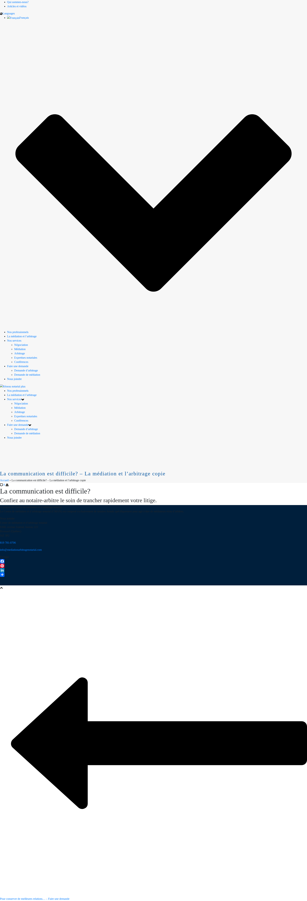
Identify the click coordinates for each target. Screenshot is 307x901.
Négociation (21, 344)
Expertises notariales (25, 357)
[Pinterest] (153, 566)
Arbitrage (19, 353)
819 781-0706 (8, 542)
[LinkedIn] (153, 570)
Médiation (20, 349)
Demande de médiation (27, 374)
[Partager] (153, 574)
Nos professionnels (17, 332)
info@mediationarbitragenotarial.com (21, 549)
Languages (8, 13)
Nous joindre (14, 378)
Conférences (21, 361)
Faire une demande (17, 366)
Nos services (14, 340)
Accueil (4, 480)
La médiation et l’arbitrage (22, 336)
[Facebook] (153, 561)
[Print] (7, 484)
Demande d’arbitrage (26, 370)
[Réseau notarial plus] (12, 386)
